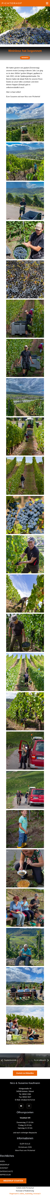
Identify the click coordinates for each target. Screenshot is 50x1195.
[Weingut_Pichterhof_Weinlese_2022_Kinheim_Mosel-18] (25, 633)
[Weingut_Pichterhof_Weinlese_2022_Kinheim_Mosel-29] (25, 319)
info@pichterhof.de (28, 1100)
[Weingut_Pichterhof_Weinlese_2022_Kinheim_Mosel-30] (25, 358)
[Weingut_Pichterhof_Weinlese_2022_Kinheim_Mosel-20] (25, 751)
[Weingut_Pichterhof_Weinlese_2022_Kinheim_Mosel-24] (25, 868)
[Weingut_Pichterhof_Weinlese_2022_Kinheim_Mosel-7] (25, 515)
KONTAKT (4, 1168)
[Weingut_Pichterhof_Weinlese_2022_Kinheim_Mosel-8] (25, 397)
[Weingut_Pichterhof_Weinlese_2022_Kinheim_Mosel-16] (25, 554)
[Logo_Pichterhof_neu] (11, 3)
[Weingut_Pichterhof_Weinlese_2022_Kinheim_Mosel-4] (25, 201)
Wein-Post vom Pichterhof (25, 1150)
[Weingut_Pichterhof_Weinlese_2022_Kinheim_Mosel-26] (25, 790)
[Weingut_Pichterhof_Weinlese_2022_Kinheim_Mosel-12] (25, 947)
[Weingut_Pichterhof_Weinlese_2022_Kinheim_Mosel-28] (25, 1025)
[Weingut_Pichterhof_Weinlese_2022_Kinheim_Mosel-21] (25, 829)
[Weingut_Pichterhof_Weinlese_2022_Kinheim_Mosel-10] (25, 908)
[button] (47, 3)
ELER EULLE (25, 1144)
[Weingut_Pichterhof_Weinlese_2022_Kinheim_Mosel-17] (25, 711)
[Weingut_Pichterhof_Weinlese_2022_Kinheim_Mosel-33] (25, 436)
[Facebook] (21, 1106)
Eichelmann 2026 (25, 1147)
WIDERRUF (4, 1165)
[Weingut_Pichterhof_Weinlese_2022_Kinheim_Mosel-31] (25, 240)
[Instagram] (29, 1106)
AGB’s (2, 1161)
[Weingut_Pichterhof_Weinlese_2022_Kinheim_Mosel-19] (25, 593)
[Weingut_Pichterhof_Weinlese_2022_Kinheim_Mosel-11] (25, 986)
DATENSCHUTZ (6, 1171)
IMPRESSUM (5, 1175)
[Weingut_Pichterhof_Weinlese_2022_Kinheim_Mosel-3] (25, 122)
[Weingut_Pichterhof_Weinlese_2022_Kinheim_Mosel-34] (25, 476)
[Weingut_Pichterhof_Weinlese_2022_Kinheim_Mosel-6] (25, 162)
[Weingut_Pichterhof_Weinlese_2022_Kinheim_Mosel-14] (25, 672)
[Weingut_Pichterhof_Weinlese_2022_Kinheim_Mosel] (25, 279)
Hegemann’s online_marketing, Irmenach (25, 1194)
